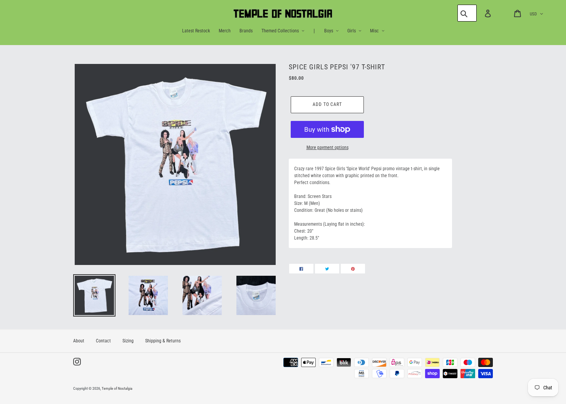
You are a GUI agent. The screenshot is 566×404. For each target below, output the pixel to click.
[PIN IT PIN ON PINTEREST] (352, 268)
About (78, 341)
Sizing (128, 341)
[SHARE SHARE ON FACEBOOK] (301, 268)
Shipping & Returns (163, 341)
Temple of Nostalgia (117, 388)
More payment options (327, 147)
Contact (103, 341)
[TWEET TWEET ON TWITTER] (327, 268)
